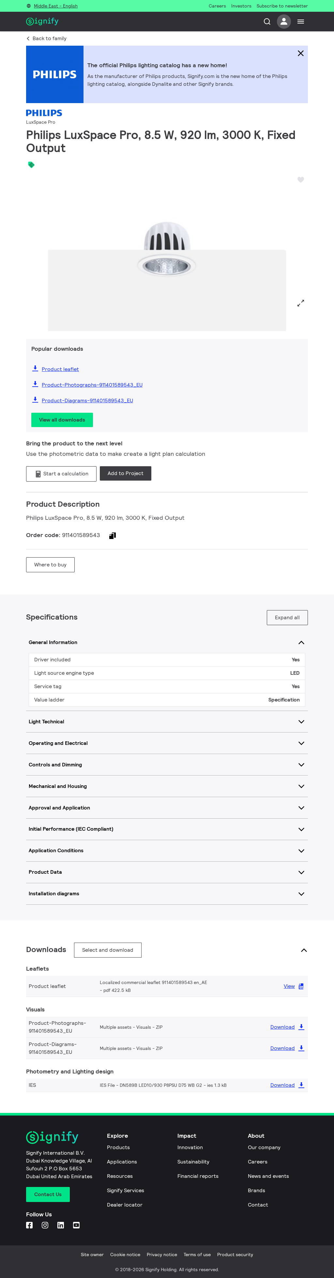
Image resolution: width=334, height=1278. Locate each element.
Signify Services (125, 1190)
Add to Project (126, 473)
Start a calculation (65, 473)
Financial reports (198, 1176)
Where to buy (50, 564)
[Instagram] (46, 1226)
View (289, 986)
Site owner (92, 1254)
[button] (33, 252)
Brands (256, 1190)
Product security (235, 1254)
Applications (122, 1161)
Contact (258, 1204)
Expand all (287, 617)
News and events (268, 1176)
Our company (264, 1147)
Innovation (190, 1147)
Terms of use (197, 1254)
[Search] (267, 21)
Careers (257, 1161)
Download (282, 1027)
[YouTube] (77, 1226)
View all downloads (62, 419)
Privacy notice (162, 1254)
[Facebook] (30, 1226)
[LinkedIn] (61, 1226)
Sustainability (193, 1161)
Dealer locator (125, 1204)
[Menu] (301, 21)
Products (118, 1147)
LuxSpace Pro (40, 122)
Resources (120, 1176)
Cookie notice (125, 1254)
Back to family (50, 38)
